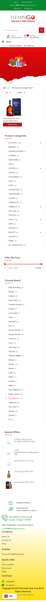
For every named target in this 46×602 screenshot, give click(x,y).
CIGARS (11, 198)
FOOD (11, 219)
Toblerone (12, 403)
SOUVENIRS (13, 177)
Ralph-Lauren (14, 394)
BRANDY (12, 147)
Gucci (10, 343)
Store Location (8, 565)
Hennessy (12, 347)
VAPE (10, 224)
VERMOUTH (13, 202)
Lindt (10, 373)
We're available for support (26, 510)
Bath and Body (14, 287)
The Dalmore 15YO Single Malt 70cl (11, 119)
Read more (12, 124)
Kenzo (11, 360)
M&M (10, 377)
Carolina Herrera (15, 304)
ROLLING (12, 211)
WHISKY (12, 228)
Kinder (11, 368)
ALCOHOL (12, 143)
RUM (10, 181)
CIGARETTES (13, 190)
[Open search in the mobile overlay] (23, 30)
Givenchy (12, 339)
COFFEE (12, 168)
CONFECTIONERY (16, 151)
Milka (10, 385)
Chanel (11, 309)
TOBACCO (12, 207)
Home (4, 46)
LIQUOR (12, 237)
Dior (10, 326)
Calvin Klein (13, 300)
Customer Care (22, 508)
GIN (10, 164)
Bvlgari (11, 292)
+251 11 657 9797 (20, 519)
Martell (11, 381)
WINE (11, 241)
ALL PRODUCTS (15, 245)
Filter (38, 268)
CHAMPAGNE (14, 194)
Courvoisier (13, 313)
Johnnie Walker (14, 356)
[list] (8, 87)
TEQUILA (12, 215)
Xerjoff (11, 415)
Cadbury (11, 296)
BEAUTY (11, 232)
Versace (11, 411)
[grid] (4, 87)
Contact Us (6, 540)
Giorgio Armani (14, 334)
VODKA (11, 173)
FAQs (4, 572)
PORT (10, 185)
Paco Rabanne (14, 390)
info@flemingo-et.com (14, 528)
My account (7, 568)
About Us (5, 537)
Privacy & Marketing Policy (13, 554)
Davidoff (11, 322)
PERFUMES (13, 160)
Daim (10, 317)
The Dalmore (13, 398)
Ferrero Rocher (14, 330)
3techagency (28, 595)
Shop (4, 544)
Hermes (11, 351)
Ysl (9, 420)
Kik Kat (11, 364)
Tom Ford (12, 407)
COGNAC (12, 156)
